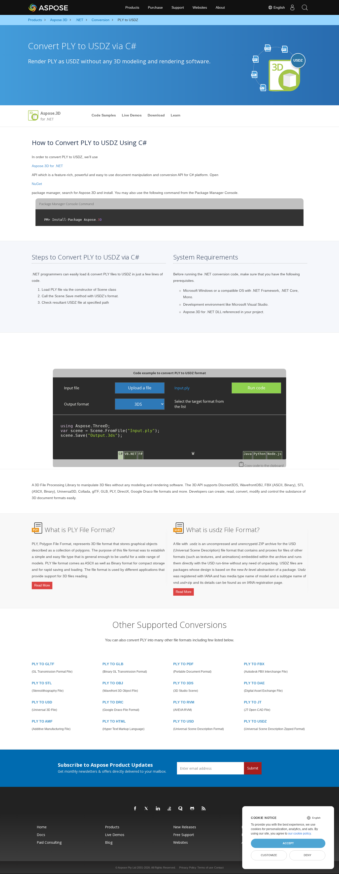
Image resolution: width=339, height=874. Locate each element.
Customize (269, 855)
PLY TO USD (183, 721)
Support (177, 7)
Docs (41, 834)
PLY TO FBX (254, 664)
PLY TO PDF (183, 664)
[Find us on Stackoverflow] (169, 808)
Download (156, 115)
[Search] (305, 7)
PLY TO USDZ (255, 721)
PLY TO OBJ (112, 683)
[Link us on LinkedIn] (158, 808)
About (220, 7)
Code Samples (104, 115)
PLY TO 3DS (183, 683)
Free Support (183, 834)
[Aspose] (48, 7)
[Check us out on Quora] (181, 808)
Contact (219, 867)
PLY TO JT (253, 702)
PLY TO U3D (42, 702)
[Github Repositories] (192, 808)
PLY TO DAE (254, 683)
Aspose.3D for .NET (47, 166)
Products (132, 7)
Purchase (155, 7)
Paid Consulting (49, 842)
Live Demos (132, 115)
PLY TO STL (42, 683)
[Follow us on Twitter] (146, 808)
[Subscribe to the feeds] (204, 808)
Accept (288, 843)
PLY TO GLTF (43, 664)
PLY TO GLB (112, 664)
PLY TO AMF (42, 721)
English (278, 7)
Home (42, 827)
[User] (292, 7)
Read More (42, 585)
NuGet (37, 184)
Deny (307, 855)
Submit (252, 768)
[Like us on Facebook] (135, 808)
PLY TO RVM (183, 702)
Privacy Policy (187, 867)
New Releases (184, 827)
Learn (175, 115)
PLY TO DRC (112, 702)
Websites (200, 7)
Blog (108, 842)
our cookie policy (299, 833)
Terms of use (205, 867)
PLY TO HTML (114, 721)
